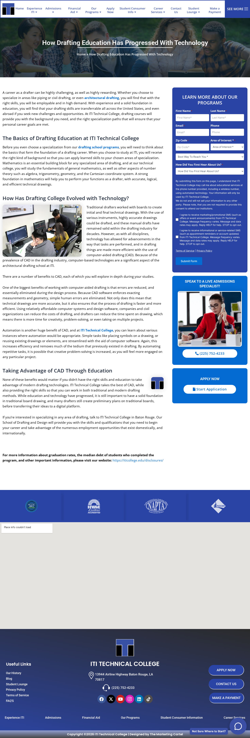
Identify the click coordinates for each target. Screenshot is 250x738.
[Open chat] (238, 726)
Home (19, 8)
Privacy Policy (204, 250)
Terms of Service (185, 250)
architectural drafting (101, 98)
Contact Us (176, 10)
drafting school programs (98, 147)
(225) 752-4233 (123, 688)
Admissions (53, 8)
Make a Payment (215, 10)
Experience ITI (34, 10)
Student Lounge (193, 10)
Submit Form (189, 261)
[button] (62, 8)
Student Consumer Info (132, 10)
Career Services (157, 10)
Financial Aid (74, 10)
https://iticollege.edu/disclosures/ (138, 460)
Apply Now (110, 10)
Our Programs (91, 10)
